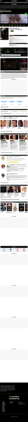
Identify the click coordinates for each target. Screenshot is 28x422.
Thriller (22, 39)
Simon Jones (26, 127)
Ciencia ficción (18, 39)
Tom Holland (14, 2)
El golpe (14, 211)
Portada (1, 9)
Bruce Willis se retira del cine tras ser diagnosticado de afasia (14, 142)
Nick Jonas (17, 2)
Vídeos (3, 407)
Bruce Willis (8, 127)
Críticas (3, 410)
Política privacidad (21, 402)
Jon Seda (13, 127)
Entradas (3, 411)
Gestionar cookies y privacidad (22, 404)
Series (3, 406)
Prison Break (21, 2)
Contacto (11, 402)
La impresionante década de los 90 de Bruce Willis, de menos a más (4, 142)
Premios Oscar (6, 111)
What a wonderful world (13, 173)
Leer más (9, 171)
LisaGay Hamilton (2, 128)
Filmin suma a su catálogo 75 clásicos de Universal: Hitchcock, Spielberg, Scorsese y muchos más (22, 143)
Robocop (2, 211)
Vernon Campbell (19, 128)
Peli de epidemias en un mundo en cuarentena (17, 164)
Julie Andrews (10, 2)
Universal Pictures (14, 40)
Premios (3, 408)
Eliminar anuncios (14, 4)
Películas (4, 9)
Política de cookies (20, 403)
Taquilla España (6, 2)
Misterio (13, 39)
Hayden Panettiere (25, 2)
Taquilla (3, 409)
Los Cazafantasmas (9, 212)
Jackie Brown (21, 211)
